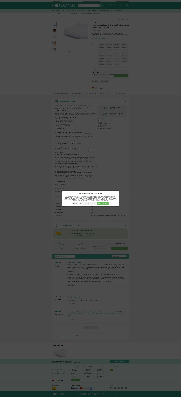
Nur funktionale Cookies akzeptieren (87, 203)
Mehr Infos (75, 203)
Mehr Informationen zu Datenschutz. (101, 200)
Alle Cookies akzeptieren (103, 203)
